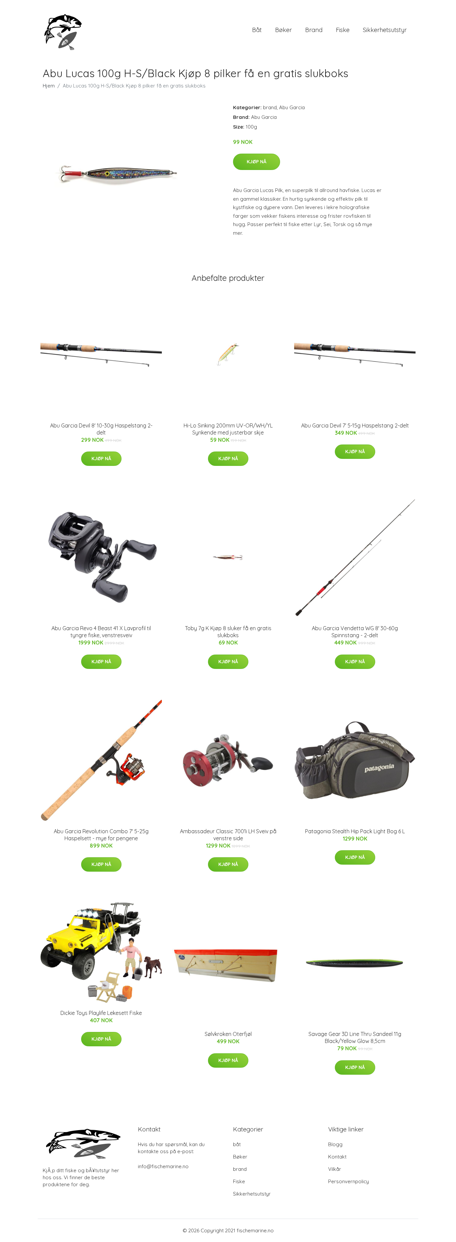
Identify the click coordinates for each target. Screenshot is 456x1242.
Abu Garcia (292, 107)
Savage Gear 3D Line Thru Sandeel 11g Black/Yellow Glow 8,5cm (354, 1037)
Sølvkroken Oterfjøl (228, 1034)
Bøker (283, 30)
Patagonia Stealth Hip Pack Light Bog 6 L (355, 831)
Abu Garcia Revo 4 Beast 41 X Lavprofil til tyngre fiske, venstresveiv (101, 632)
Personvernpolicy (348, 1181)
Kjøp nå (256, 162)
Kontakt (337, 1157)
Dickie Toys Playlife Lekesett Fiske (101, 1013)
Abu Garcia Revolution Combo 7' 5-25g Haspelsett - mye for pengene (101, 835)
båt (257, 30)
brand (313, 30)
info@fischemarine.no (163, 1166)
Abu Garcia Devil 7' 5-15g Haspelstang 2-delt (355, 425)
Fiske (343, 30)
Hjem (49, 85)
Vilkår (334, 1169)
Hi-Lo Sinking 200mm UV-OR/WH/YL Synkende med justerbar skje (228, 429)
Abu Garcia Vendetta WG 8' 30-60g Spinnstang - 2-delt (355, 632)
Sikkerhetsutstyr (385, 30)
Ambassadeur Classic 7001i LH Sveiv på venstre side (228, 835)
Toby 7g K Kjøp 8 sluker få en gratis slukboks (228, 632)
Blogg (335, 1144)
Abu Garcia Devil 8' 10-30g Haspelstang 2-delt (101, 429)
